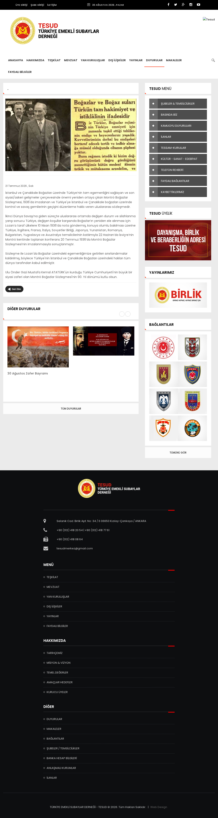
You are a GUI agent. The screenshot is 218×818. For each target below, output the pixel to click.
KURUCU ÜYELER (57, 692)
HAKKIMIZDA (35, 60)
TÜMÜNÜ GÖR (177, 452)
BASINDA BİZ (169, 115)
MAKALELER (174, 60)
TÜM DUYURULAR (71, 408)
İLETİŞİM (52, 5)
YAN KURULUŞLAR (93, 60)
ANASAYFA (15, 60)
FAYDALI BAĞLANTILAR (175, 181)
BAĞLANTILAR (55, 739)
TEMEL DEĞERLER (57, 673)
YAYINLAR (136, 60)
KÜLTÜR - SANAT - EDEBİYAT (179, 159)
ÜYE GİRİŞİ (21, 5)
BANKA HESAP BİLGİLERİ (62, 758)
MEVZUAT (70, 60)
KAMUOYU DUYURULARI (176, 126)
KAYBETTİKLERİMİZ (172, 192)
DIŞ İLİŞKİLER (117, 60)
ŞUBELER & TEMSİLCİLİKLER (178, 104)
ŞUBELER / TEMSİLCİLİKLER (63, 748)
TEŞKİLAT (54, 60)
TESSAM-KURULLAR (173, 148)
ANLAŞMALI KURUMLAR (61, 768)
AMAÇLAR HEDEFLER (60, 682)
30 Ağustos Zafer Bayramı (27, 373)
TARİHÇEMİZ (55, 653)
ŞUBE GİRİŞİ (37, 5)
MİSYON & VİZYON (58, 663)
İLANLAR (166, 137)
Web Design (158, 807)
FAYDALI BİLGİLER (20, 72)
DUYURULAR (154, 60)
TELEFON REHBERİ (172, 170)
